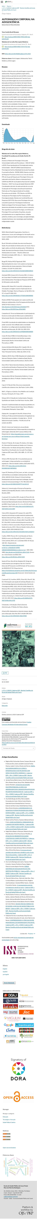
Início (3, 6)
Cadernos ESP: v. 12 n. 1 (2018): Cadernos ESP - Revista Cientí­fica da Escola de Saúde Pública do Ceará (19, 857)
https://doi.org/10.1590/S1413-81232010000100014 (17, 271)
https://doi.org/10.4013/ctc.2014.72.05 (13, 557)
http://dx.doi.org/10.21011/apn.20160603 (14, 307)
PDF (6, 673)
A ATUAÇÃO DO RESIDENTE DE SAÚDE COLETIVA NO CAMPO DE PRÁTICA (19, 836)
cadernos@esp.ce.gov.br (11, 1196)
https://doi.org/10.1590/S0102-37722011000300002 (17, 295)
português (6, 974)
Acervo (9, 6)
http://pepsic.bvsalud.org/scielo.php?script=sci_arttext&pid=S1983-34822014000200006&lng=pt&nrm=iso (13, 547)
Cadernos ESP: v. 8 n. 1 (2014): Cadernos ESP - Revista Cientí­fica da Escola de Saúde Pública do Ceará (20, 890)
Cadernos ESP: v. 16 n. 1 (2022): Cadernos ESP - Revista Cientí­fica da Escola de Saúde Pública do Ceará (20, 873)
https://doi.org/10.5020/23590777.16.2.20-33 (15, 484)
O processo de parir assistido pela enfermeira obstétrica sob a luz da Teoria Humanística (20, 852)
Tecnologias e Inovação (9, 1119)
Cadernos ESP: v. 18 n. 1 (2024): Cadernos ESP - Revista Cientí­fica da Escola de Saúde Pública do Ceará (19, 775)
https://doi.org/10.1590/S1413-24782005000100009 (17, 331)
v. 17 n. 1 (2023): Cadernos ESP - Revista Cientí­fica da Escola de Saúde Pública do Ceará (18, 9)
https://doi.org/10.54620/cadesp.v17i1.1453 (18, 54)
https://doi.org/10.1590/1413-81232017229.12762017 (18, 531)
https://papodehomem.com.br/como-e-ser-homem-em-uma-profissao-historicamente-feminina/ (18, 436)
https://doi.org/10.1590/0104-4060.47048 (14, 616)
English (5, 969)
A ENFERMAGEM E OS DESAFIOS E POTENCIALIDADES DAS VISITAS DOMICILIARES (19, 810)
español (5, 971)
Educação (5, 705)
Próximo (30, 933)
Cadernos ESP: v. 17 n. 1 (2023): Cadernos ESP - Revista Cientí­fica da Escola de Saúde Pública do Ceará (20, 815)
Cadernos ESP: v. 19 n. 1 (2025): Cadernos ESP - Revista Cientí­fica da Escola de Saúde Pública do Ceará (20, 794)
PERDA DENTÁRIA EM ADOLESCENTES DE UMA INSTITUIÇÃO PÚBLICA (18, 869)
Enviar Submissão (9, 983)
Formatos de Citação (8, 748)
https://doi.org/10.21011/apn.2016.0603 (13, 309)
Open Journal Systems (9, 1147)
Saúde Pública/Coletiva (9, 1122)
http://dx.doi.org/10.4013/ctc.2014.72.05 (17, 552)
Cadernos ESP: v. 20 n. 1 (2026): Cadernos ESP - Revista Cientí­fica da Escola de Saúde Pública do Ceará (20, 911)
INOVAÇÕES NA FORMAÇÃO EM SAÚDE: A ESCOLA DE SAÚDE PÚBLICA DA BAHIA (20, 906)
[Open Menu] (2, 2)
